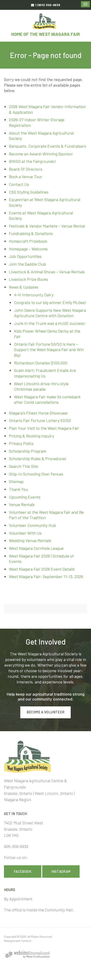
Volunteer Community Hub (32, 525)
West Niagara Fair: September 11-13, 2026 (46, 576)
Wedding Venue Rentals (30, 540)
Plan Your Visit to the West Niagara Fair (44, 428)
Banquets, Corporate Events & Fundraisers (47, 146)
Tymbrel (26, 940)
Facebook (23, 871)
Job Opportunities (25, 256)
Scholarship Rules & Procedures (37, 458)
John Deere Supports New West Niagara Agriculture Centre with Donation (50, 313)
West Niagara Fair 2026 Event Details (42, 569)
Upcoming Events (24, 496)
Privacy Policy (21, 443)
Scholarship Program (27, 451)
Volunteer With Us (25, 533)
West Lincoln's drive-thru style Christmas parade (41, 386)
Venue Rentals (22, 504)
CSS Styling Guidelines (29, 191)
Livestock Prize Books (28, 279)
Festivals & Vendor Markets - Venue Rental (47, 225)
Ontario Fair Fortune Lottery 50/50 (40, 420)
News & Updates (23, 287)
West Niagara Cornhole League (36, 548)
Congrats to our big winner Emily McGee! (50, 302)
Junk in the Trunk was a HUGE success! (49, 323)
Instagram (60, 871)
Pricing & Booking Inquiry (31, 435)
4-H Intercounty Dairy (33, 294)
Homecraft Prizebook (28, 241)
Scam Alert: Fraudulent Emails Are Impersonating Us (45, 373)
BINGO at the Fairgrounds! (32, 161)
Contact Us (19, 184)
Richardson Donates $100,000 (40, 362)
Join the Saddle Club (27, 264)
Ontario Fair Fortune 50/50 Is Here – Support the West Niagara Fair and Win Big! (49, 349)
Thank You (18, 489)
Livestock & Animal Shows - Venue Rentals (47, 271)
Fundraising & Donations (31, 233)
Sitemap (16, 481)
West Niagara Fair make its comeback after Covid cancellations (47, 399)
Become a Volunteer (46, 712)
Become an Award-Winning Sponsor (41, 153)
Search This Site (23, 466)
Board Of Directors (25, 169)
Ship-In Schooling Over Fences (36, 474)
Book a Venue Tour (25, 176)
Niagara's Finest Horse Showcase (38, 412)
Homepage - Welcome (28, 248)
